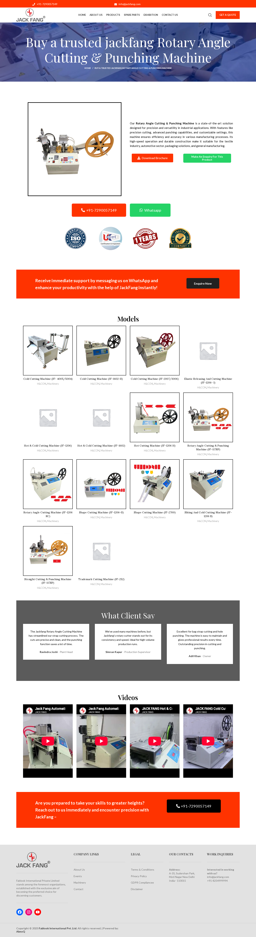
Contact (78, 889)
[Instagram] (28, 912)
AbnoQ (20, 931)
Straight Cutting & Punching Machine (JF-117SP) (47, 581)
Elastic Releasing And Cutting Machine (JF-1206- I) (208, 380)
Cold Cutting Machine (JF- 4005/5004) (48, 379)
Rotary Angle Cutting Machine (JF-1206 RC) (48, 514)
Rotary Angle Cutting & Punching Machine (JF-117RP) (208, 447)
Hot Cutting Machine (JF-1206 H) (154, 445)
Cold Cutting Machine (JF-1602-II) (101, 379)
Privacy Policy (139, 876)
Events (78, 876)
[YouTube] (37, 912)
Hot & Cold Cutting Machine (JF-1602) (101, 445)
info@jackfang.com (218, 876)
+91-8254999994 (217, 880)
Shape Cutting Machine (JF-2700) (155, 512)
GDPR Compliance (141, 882)
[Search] (210, 15)
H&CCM (41, 383)
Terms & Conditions (142, 869)
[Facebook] (19, 912)
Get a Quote (227, 14)
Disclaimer (137, 889)
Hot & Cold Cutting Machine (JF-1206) (48, 445)
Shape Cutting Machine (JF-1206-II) (101, 512)
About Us (79, 869)
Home (88, 68)
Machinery (53, 383)
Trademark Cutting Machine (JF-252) (101, 579)
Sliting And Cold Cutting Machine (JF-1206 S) (208, 514)
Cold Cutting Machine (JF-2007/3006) (155, 379)
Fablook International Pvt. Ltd (57, 928)
